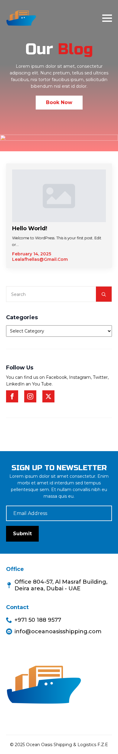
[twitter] (48, 396)
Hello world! (29, 228)
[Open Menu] (107, 18)
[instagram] (30, 396)
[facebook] (12, 396)
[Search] (104, 294)
